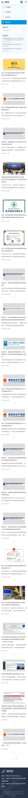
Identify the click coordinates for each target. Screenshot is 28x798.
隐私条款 (14, 795)
